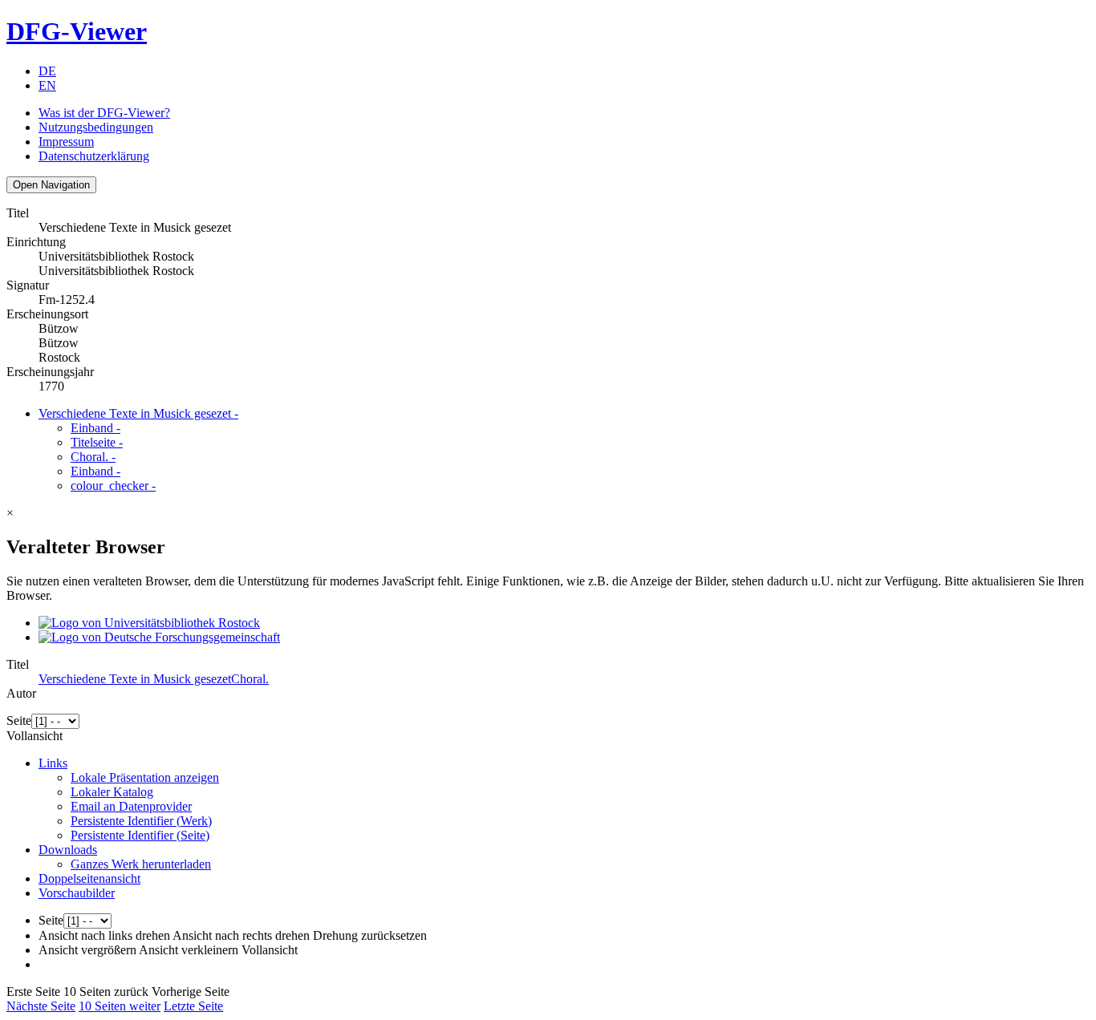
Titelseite (97, 442)
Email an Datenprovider (131, 806)
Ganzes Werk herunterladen (141, 864)
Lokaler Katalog (112, 792)
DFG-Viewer (76, 31)
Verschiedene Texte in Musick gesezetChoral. (154, 679)
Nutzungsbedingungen (96, 127)
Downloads (68, 849)
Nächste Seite (40, 1006)
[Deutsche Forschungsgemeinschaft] (159, 637)
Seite (18, 720)
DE (47, 71)
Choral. (93, 456)
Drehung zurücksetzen (370, 935)
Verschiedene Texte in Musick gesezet (138, 413)
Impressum (66, 141)
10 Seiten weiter (119, 1006)
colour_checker (113, 485)
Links (53, 763)
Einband (95, 428)
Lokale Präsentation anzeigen (145, 777)
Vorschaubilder (77, 893)
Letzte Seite (193, 1006)
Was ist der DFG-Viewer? (104, 112)
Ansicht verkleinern (188, 950)
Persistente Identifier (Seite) (140, 835)
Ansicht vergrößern (87, 950)
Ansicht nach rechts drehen (241, 935)
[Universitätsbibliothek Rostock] (149, 622)
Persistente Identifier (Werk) (141, 821)
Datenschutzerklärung (94, 156)
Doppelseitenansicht (89, 878)
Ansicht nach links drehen (104, 935)
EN (47, 85)
